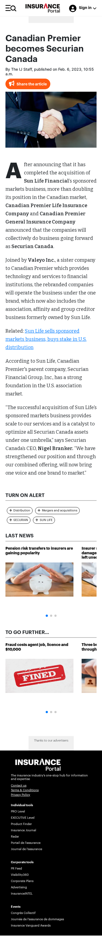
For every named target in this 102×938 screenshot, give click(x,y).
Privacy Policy (20, 794)
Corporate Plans (22, 881)
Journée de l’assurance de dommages (37, 919)
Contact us (18, 785)
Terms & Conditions (25, 790)
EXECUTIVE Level (23, 817)
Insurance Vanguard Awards (31, 925)
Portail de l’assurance (26, 842)
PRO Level (18, 811)
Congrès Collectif (23, 913)
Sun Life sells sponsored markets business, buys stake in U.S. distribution (45, 339)
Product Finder (21, 824)
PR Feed (16, 868)
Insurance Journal (23, 830)
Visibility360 (20, 874)
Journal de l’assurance (26, 849)
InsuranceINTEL (22, 893)
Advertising (19, 887)
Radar (15, 836)
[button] (47, 616)
